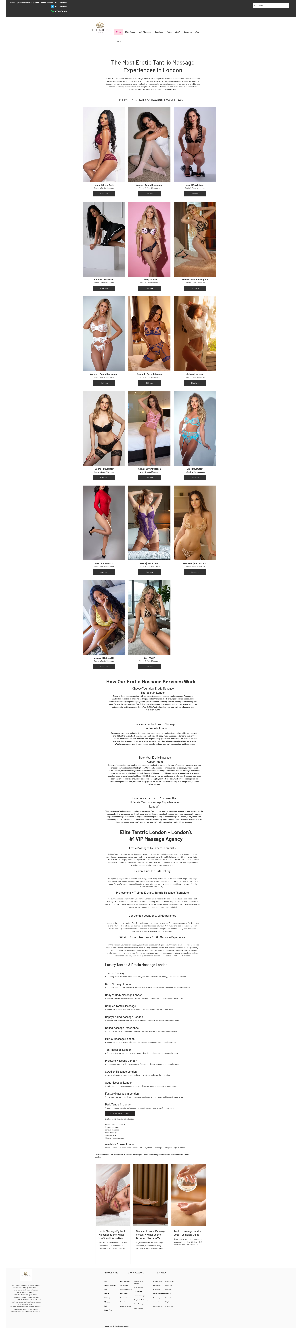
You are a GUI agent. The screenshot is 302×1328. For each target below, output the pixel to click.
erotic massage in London (174, 84)
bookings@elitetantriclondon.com (142, 771)
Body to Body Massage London (123, 995)
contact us (167, 956)
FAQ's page (185, 956)
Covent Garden (124, 1148)
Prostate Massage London (121, 1060)
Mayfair (108, 1148)
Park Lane (168, 1289)
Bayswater (148, 1148)
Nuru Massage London (118, 984)
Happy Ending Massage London (124, 1017)
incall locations (124, 926)
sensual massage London (165, 696)
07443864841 (170, 89)
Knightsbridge (171, 1148)
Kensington (137, 1148)
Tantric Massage (115, 973)
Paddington (159, 1148)
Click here (104, 194)
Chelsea (181, 1148)
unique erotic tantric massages (124, 707)
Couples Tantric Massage (120, 1006)
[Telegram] (52, 6)
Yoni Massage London (118, 1049)
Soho (114, 1148)
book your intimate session (180, 87)
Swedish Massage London (121, 1071)
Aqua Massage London (118, 1082)
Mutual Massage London (120, 1038)
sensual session (142, 736)
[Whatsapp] (52, 11)
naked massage (186, 776)
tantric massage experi (171, 811)
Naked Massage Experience (122, 1027)
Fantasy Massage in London (122, 1093)
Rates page (144, 782)
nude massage (170, 736)
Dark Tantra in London (118, 1104)
